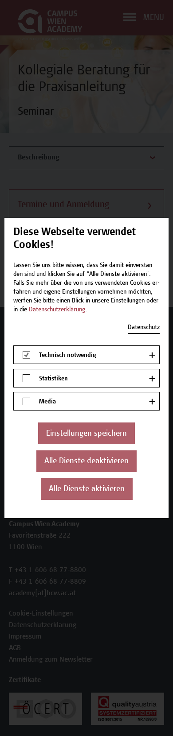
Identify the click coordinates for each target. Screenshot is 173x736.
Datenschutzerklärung (57, 310)
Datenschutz (144, 328)
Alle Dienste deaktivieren (86, 461)
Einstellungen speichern (86, 434)
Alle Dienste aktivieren (87, 489)
